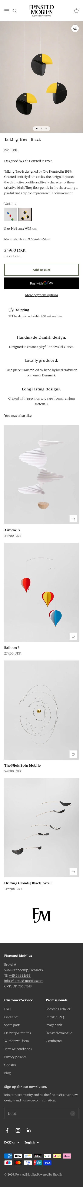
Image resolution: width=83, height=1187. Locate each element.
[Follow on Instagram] (18, 1130)
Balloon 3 (12, 648)
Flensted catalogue (59, 1033)
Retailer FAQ (55, 1017)
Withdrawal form (16, 1041)
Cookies (10, 1065)
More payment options (41, 295)
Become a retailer (58, 1009)
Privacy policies (15, 1057)
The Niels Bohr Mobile (22, 765)
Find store (11, 1017)
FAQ (7, 1009)
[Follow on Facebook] (7, 1130)
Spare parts (12, 1025)
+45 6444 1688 (20, 975)
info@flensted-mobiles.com (23, 981)
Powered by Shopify (49, 1174)
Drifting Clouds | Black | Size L (28, 883)
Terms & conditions (17, 1049)
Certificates (54, 1041)
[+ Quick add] (73, 518)
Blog (7, 1073)
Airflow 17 (12, 530)
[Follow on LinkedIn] (29, 1130)
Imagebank (54, 1025)
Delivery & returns (17, 1033)
